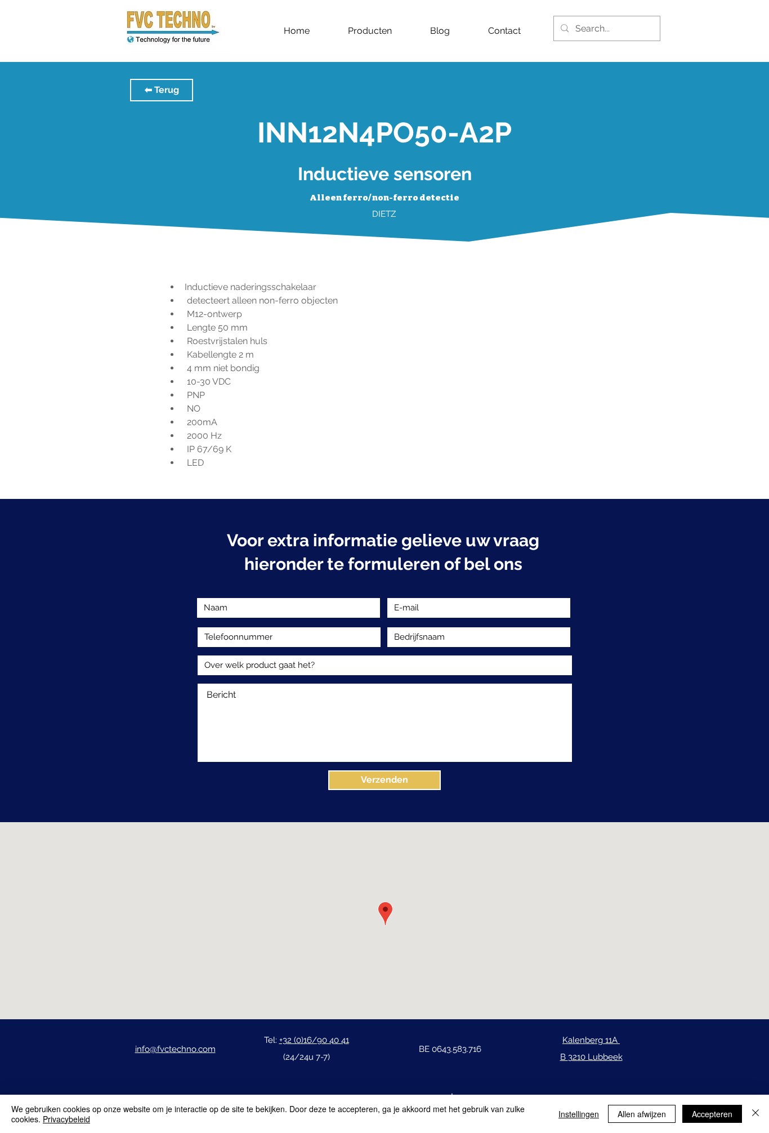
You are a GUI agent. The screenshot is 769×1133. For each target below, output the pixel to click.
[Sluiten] (755, 1114)
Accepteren (712, 1113)
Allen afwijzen (642, 1113)
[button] (161, 90)
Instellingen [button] (578, 1113)
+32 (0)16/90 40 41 (314, 1040)
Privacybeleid (66, 1119)
